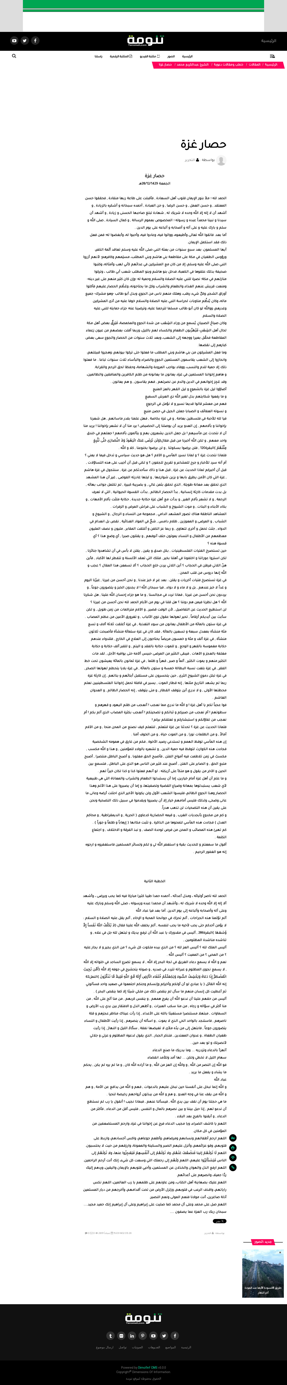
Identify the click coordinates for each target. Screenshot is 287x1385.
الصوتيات (137, 1347)
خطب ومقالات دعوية (229, 65)
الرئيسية (268, 41)
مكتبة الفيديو (148, 56)
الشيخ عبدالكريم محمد (192, 65)
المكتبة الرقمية (119, 56)
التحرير (190, 160)
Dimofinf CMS (147, 1367)
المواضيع (170, 1347)
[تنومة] (143, 1319)
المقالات (255, 65)
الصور (171, 56)
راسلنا (98, 56)
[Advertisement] (154, 107)
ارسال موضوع (104, 1347)
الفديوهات (154, 1347)
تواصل (123, 1347)
